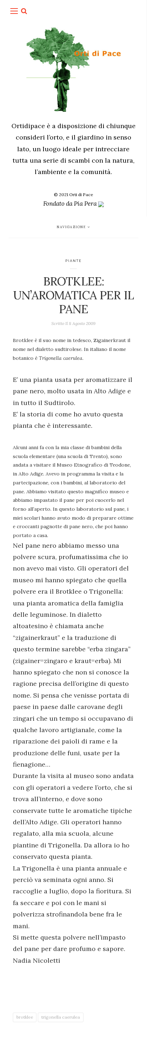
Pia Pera (86, 203)
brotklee (24, 1017)
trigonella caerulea (60, 1017)
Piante (73, 261)
